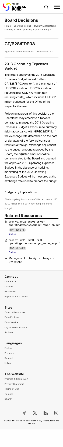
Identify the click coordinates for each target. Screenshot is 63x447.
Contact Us (10, 281)
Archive (9, 332)
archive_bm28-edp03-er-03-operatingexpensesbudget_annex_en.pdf (33, 241)
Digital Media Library (16, 327)
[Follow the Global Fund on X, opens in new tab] (32, 413)
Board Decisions (22, 26)
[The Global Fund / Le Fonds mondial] (16, 7)
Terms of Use (12, 389)
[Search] (46, 7)
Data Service (12, 322)
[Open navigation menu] (57, 6)
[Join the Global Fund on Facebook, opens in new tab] (21, 413)
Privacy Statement (14, 384)
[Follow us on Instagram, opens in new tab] (53, 413)
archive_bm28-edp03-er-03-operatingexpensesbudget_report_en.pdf (33, 223)
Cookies (9, 394)
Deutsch (9, 358)
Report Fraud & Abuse (16, 296)
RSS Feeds (10, 291)
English (12, 234)
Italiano (8, 363)
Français (9, 353)
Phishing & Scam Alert (16, 379)
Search (8, 399)
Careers (9, 286)
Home (8, 26)
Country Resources (15, 312)
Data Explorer (12, 317)
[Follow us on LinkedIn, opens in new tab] (43, 413)
